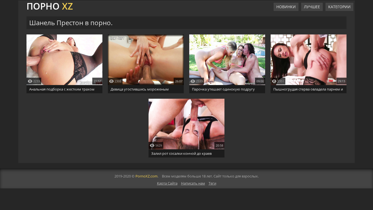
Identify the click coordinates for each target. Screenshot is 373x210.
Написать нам (193, 183)
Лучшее (312, 6)
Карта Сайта (167, 183)
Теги (212, 183)
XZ (49, 5)
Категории (339, 6)
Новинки (286, 6)
